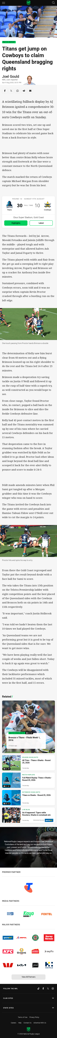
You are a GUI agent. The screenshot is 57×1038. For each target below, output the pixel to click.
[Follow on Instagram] (53, 988)
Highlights (16, 223)
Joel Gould (10, 76)
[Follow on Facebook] (43, 988)
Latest (41, 223)
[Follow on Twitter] (48, 988)
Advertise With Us (40, 1023)
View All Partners (28, 977)
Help (19, 1023)
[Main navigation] (3, 2)
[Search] (53, 2)
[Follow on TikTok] (38, 988)
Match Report (9, 42)
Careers (13, 1023)
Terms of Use (22, 1017)
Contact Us (27, 1023)
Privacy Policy (34, 1017)
